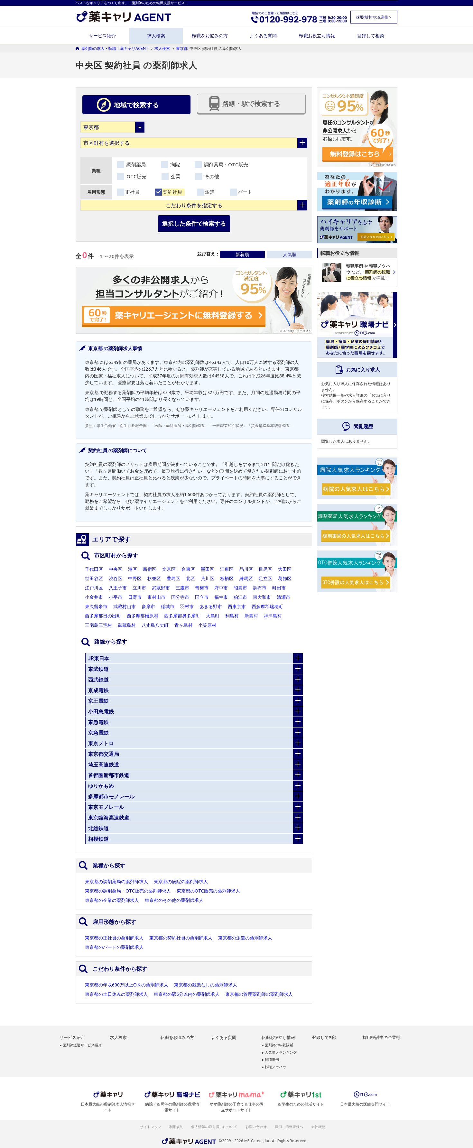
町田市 (279, 588)
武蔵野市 (161, 588)
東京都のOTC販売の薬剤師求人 (208, 891)
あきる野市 (210, 606)
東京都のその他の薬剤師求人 (174, 900)
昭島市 (240, 588)
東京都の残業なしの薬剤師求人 (205, 985)
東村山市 (156, 597)
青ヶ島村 (183, 625)
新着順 (242, 254)
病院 (174, 164)
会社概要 (318, 1127)
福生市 (221, 597)
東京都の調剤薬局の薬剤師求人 (116, 881)
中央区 (115, 569)
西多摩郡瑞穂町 (267, 606)
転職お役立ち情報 (317, 35)
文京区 (169, 569)
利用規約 (176, 1127)
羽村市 (187, 606)
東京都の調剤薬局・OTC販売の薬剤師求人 (128, 891)
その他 (211, 176)
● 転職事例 (270, 1059)
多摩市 (148, 606)
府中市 (221, 588)
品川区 (246, 569)
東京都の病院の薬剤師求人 (181, 881)
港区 (132, 569)
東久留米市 (96, 606)
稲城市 (167, 606)
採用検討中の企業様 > (373, 17)
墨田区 (207, 569)
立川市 (139, 588)
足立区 (265, 578)
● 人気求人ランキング (279, 1052)
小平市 (115, 597)
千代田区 (94, 569)
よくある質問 (263, 35)
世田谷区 (94, 578)
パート (245, 192)
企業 (175, 176)
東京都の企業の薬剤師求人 (112, 900)
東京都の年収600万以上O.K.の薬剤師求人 (126, 985)
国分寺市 (180, 597)
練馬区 (246, 578)
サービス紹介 (102, 35)
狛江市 (240, 597)
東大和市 (262, 597)
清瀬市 (283, 597)
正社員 (132, 192)
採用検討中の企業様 (381, 1037)
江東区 (227, 569)
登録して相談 (370, 35)
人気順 (289, 254)
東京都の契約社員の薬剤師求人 (180, 938)
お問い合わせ (256, 1127)
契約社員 (172, 192)
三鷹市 (182, 588)
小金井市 (94, 597)
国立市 (202, 597)
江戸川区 (94, 588)
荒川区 (207, 578)
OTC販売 (135, 176)
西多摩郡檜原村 (142, 616)
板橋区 (227, 578)
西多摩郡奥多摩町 (182, 616)
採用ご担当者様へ (289, 1127)
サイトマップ (150, 1127)
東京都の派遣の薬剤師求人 (245, 938)
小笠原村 (207, 625)
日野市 (135, 597)
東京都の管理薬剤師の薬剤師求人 (259, 994)
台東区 (188, 569)
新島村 (251, 616)
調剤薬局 (135, 164)
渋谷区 (115, 578)
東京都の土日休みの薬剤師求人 (116, 994)
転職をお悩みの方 (210, 35)
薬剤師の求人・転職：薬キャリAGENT (114, 48)
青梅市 (202, 588)
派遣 (210, 192)
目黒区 (265, 569)
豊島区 (173, 578)
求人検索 (156, 35)
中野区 (135, 578)
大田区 (285, 569)
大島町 (212, 616)
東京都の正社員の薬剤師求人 (114, 938)
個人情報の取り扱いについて (214, 1127)
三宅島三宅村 (98, 625)
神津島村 (273, 616)
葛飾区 (285, 578)
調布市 (259, 588)
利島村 (232, 616)
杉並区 (154, 578)
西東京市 (237, 606)
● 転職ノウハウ (274, 1067)
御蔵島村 (127, 625)
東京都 (182, 48)
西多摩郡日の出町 (103, 616)
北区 (190, 578)
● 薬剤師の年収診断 (277, 1045)
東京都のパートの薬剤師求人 (114, 947)
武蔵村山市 (124, 606)
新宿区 (149, 569)
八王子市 (118, 588)
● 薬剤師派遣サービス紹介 (81, 1045)
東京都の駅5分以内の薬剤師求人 (186, 994)
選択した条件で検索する (194, 223)
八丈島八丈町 (155, 625)
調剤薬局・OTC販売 (225, 164)
